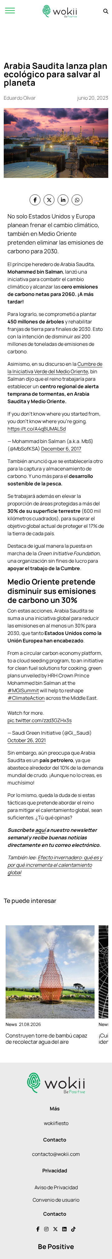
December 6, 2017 (61, 448)
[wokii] (60, 11)
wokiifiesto (56, 1123)
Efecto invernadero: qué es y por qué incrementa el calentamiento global (54, 865)
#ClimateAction (26, 697)
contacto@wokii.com (56, 1154)
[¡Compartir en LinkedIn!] (63, 199)
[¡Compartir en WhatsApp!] (77, 199)
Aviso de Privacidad (56, 1187)
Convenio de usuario (56, 1199)
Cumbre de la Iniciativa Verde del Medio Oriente (54, 367)
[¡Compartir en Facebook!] (35, 199)
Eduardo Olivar (20, 97)
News (11, 1024)
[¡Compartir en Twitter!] (49, 199)
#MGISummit (23, 690)
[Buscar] (105, 11)
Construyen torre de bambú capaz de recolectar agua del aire (46, 1038)
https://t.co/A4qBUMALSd (36, 428)
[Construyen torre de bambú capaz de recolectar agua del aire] (50, 971)
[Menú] (10, 11)
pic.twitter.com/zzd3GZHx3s (39, 720)
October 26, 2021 (26, 740)
